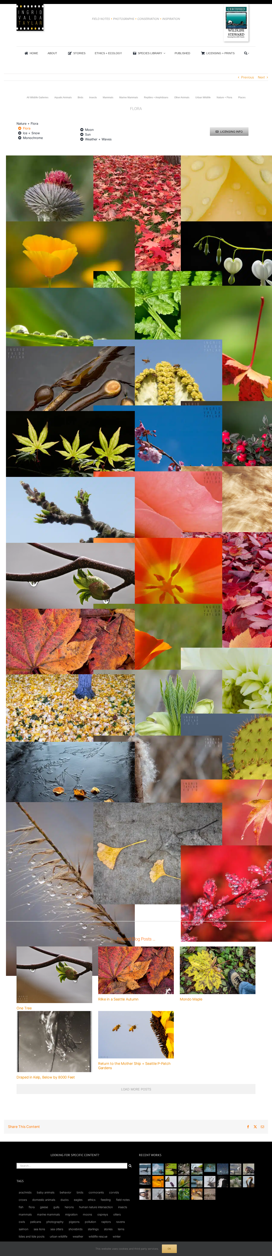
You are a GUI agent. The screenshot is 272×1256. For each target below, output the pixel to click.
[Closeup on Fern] (157, 273)
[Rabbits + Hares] (184, 1169)
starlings (93, 1229)
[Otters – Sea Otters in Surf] (158, 1169)
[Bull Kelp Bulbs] (70, 349)
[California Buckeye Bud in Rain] (70, 545)
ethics (91, 1199)
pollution (90, 1221)
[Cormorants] (248, 1181)
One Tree (24, 1008)
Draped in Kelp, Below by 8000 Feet (46, 1077)
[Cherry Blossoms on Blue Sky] (157, 408)
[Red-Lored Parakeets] (184, 1194)
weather (78, 1236)
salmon (23, 1229)
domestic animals (43, 1199)
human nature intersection (96, 1207)
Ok (169, 1248)
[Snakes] (171, 1169)
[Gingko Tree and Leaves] (70, 677)
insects (122, 1207)
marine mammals (48, 1214)
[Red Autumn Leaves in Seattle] (157, 158)
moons (87, 1214)
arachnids (25, 1192)
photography (55, 1221)
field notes (123, 1199)
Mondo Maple (191, 999)
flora (32, 1207)
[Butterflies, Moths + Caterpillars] (171, 1181)
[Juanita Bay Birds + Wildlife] (197, 1169)
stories (108, 1229)
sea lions (39, 1229)
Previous (247, 77)
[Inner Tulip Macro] (157, 540)
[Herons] (223, 1181)
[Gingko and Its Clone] (157, 805)
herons (69, 1207)
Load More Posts (136, 1089)
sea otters (56, 1229)
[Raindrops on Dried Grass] (70, 804)
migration (71, 1214)
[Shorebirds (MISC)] (223, 1169)
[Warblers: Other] (184, 1181)
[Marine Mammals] (197, 1181)
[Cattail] (157, 738)
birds (80, 1192)
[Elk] (158, 1194)
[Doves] (236, 1181)
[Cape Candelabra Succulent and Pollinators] (157, 342)
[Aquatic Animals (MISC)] (145, 1180)
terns (121, 1229)
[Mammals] (210, 1181)
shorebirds (75, 1229)
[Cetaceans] (145, 1169)
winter (117, 1236)
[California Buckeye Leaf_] (157, 672)
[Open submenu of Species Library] (163, 53)
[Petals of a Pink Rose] (157, 474)
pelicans (35, 1221)
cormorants (96, 1192)
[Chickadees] (197, 1194)
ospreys (102, 1214)
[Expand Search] (248, 53)
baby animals (45, 1192)
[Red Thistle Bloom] (70, 158)
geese (44, 1207)
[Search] (245, 53)
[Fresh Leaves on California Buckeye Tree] (70, 479)
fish (21, 1207)
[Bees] (158, 1181)
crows (23, 1199)
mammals (25, 1214)
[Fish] (236, 1169)
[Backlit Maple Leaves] (70, 413)
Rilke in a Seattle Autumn (118, 999)
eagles (78, 1199)
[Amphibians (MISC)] (210, 1168)
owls (22, 1221)
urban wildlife (58, 1236)
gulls (56, 1207)
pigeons (74, 1221)
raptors (106, 1221)
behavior (65, 1192)
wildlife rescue (98, 1236)
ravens (120, 1221)
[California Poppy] (70, 224)
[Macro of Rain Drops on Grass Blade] (70, 290)
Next (261, 77)
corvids (114, 1192)
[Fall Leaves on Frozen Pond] (70, 744)
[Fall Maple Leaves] (70, 611)
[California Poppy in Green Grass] (157, 606)
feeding (106, 1199)
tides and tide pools (31, 1236)
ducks (64, 1199)
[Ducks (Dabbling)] (145, 1194)
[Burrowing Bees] (210, 1194)
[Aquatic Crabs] (248, 1169)
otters (117, 1214)
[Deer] (171, 1194)
